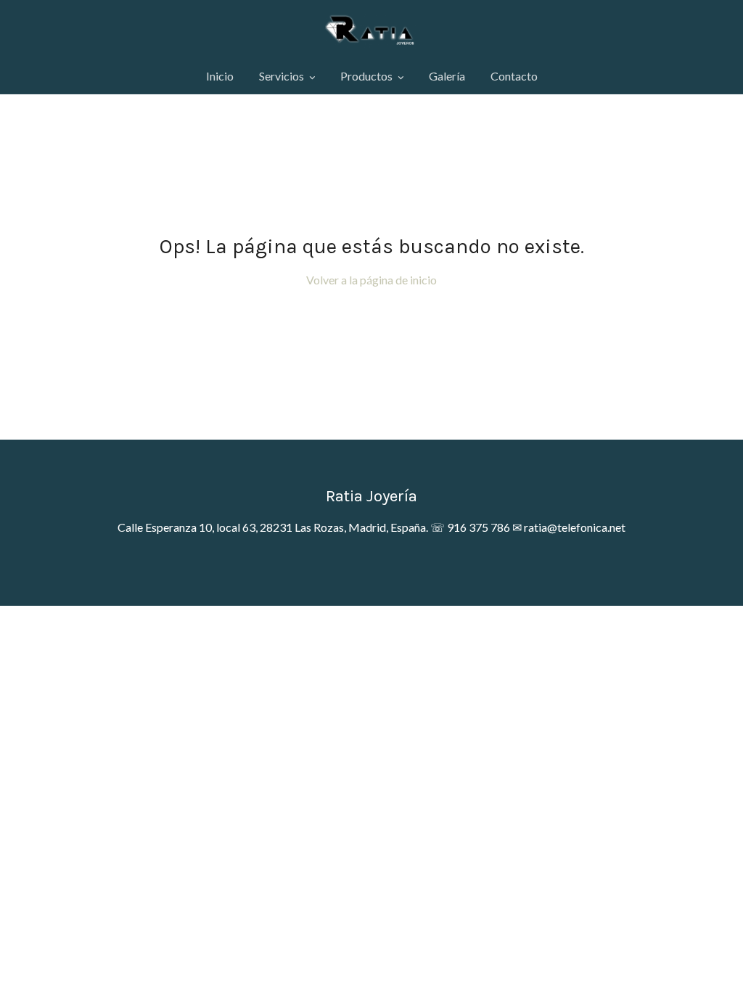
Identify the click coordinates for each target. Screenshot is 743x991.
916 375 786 (478, 527)
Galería (447, 76)
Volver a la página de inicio (371, 280)
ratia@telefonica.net (574, 527)
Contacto (514, 76)
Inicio (220, 76)
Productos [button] (367, 76)
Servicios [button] (282, 76)
